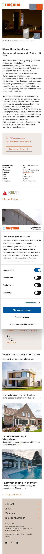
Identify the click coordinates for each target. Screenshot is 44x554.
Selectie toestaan (22, 317)
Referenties (14, 41)
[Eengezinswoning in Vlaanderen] (22, 417)
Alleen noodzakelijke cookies (22, 324)
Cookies (29, 534)
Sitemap (7, 536)
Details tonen (30, 303)
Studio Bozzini (28, 172)
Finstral (4, 41)
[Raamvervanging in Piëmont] (22, 464)
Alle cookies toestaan (22, 310)
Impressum (8, 534)
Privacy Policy (19, 534)
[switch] (37, 278)
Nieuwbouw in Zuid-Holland (19, 395)
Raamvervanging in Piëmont (19, 482)
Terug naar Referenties (14, 495)
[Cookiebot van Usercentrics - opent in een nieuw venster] (31, 228)
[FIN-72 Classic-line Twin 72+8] (26, 33)
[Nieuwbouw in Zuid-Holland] (22, 376)
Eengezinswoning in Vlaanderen (15, 437)
